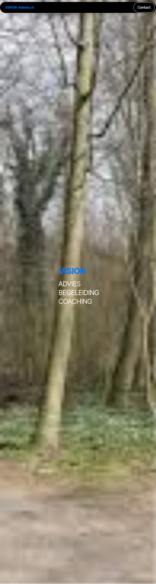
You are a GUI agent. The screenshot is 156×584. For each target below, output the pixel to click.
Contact (144, 7)
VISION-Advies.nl (19, 7)
